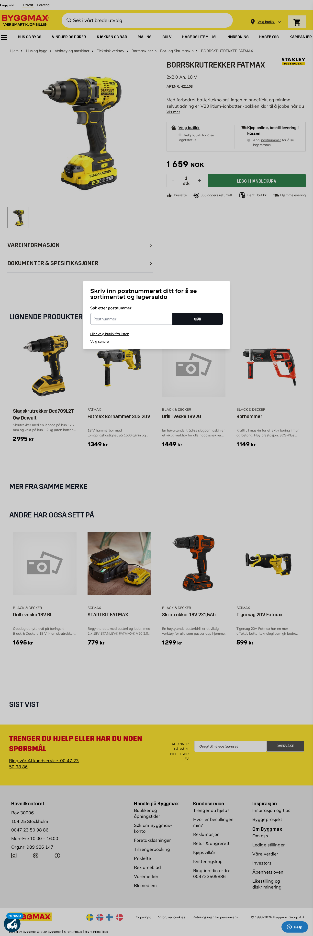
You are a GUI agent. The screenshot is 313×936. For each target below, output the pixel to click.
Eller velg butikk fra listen (109, 334)
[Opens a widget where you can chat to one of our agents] (294, 927)
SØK (197, 319)
